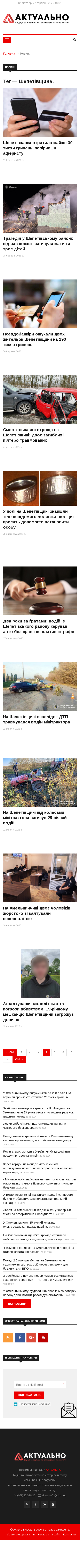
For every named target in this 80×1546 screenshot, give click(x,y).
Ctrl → (19, 1059)
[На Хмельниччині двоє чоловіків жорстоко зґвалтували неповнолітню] (40, 878)
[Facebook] (35, 1505)
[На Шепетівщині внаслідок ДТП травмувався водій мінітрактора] (40, 686)
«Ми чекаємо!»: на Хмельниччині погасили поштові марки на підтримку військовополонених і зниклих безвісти (39, 1183)
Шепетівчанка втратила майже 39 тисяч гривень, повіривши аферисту (37, 148)
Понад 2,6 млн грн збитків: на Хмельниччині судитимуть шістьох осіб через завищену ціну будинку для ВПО (36, 1264)
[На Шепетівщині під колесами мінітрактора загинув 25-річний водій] (40, 782)
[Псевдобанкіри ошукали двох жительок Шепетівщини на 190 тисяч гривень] (40, 303)
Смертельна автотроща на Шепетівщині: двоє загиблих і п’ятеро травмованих (33, 435)
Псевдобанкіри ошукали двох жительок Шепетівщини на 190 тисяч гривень (34, 339)
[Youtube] (53, 1505)
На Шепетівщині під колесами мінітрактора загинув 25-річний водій (35, 817)
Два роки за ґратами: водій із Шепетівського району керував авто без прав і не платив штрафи (38, 626)
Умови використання (21, 1534)
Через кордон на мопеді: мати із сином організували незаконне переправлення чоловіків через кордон (38, 1168)
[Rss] (27, 1505)
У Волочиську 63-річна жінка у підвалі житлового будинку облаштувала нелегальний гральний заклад (38, 1198)
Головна (9, 53)
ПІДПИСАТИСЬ (29, 1395)
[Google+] (44, 1505)
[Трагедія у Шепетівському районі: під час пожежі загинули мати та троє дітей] (40, 208)
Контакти (69, 1534)
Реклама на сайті (49, 1534)
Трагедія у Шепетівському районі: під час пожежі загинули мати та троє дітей (38, 243)
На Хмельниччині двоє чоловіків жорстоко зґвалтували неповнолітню (36, 913)
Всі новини (17, 1304)
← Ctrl (10, 1052)
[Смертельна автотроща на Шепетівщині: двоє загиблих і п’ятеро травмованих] (40, 399)
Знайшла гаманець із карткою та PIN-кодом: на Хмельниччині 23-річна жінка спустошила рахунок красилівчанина (38, 1112)
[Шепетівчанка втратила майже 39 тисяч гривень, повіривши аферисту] (40, 112)
